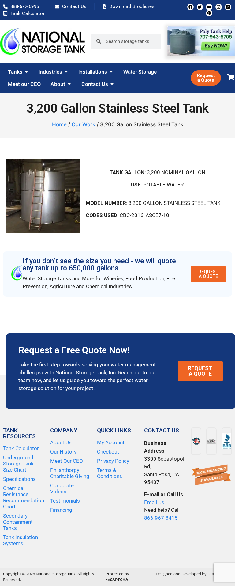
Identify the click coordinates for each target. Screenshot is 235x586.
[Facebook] (190, 7)
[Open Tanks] (26, 71)
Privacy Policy (113, 461)
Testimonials (65, 501)
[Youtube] (209, 7)
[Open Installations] (111, 71)
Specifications (19, 479)
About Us (61, 442)
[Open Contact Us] (112, 84)
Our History (63, 452)
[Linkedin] (228, 7)
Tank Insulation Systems (20, 540)
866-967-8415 (161, 518)
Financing (61, 510)
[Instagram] (218, 7)
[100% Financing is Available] (211, 475)
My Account (111, 442)
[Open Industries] (66, 71)
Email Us (154, 502)
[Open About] (69, 84)
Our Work (83, 124)
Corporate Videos (62, 488)
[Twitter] (200, 7)
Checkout (108, 452)
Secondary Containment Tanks (18, 522)
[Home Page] (42, 41)
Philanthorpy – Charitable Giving (69, 473)
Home (59, 124)
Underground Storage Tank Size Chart (18, 463)
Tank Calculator (21, 448)
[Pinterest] (209, 13)
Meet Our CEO (66, 461)
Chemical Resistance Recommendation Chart (23, 497)
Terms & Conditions (109, 473)
